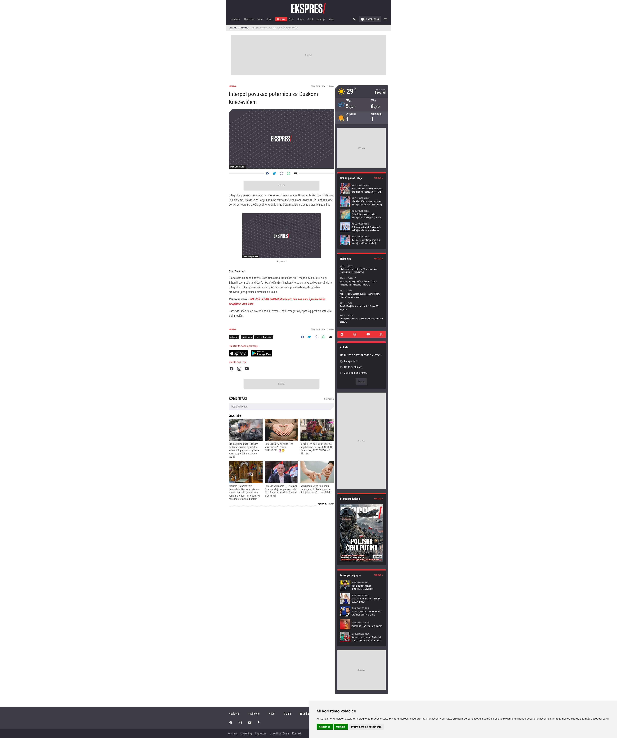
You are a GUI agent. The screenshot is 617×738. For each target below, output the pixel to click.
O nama (232, 733)
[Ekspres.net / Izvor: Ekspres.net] (281, 235)
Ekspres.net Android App (261, 353)
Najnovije (249, 19)
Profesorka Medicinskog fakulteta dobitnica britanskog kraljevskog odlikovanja (361, 188)
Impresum (261, 733)
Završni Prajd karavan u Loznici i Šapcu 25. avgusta (361, 306)
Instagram (239, 368)
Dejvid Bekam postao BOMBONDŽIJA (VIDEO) (361, 585)
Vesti (260, 19)
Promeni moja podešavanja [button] (366, 726)
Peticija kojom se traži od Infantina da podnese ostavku (361, 318)
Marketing (246, 733)
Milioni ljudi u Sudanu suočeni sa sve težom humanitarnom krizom (361, 294)
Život (331, 19)
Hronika (281, 19)
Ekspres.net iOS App (238, 353)
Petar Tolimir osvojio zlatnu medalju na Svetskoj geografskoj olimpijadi (361, 214)
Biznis (270, 19)
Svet (291, 19)
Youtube (246, 368)
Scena (300, 19)
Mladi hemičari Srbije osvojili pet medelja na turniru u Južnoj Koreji (361, 201)
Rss (381, 334)
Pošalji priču (372, 19)
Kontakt (296, 733)
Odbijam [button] (340, 726)
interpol (234, 337)
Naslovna (235, 19)
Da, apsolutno (351, 361)
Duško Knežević (264, 337)
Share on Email (295, 173)
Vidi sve (377, 178)
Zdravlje (321, 19)
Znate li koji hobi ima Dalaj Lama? (361, 624)
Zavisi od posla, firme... (356, 372)
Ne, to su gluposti (353, 367)
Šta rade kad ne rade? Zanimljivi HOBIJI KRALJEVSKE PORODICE (361, 637)
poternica (247, 337)
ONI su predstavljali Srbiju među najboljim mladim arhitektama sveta (361, 227)
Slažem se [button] (324, 726)
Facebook (231, 368)
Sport (310, 19)
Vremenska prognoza (361, 91)
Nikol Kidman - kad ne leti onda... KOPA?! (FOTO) (361, 598)
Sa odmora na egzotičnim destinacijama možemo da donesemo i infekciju (361, 281)
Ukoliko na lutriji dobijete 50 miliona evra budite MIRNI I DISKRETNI (361, 269)
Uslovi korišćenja (279, 733)
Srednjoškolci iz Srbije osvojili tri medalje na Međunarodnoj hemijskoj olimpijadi (361, 240)
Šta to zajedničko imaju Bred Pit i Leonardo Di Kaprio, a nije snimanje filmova (361, 611)
